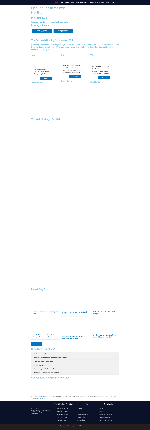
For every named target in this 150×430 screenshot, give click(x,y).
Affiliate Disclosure (83, 414)
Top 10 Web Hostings (67, 2)
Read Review (37, 82)
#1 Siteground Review (61, 408)
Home (56, 2)
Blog (107, 2)
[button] (82, 2)
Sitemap (79, 408)
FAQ (78, 411)
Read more (42, 398)
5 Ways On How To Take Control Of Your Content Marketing (73, 338)
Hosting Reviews (81, 2)
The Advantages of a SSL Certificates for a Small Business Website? (104, 336)
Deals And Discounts (97, 2)
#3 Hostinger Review (61, 414)
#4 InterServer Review (62, 417)
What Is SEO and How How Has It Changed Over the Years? (43, 336)
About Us (115, 2)
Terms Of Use (81, 420)
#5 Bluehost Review (61, 420)
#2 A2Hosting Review (61, 411)
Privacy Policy (81, 417)
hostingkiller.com (74, 426)
